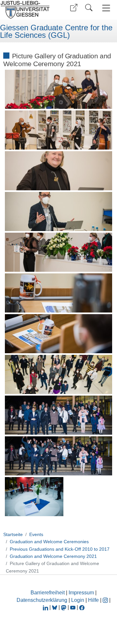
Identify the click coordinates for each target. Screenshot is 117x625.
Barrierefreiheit (48, 592)
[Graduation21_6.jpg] (58, 292)
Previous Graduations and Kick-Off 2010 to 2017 (60, 549)
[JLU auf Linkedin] (46, 607)
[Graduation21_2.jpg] (58, 130)
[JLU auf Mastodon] (64, 607)
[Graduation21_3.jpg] (58, 170)
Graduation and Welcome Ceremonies (49, 541)
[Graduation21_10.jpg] (58, 455)
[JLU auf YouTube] (72, 607)
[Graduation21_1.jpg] (58, 89)
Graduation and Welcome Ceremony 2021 (53, 556)
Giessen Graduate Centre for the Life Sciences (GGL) (56, 31)
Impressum (81, 592)
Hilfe (93, 600)
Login (78, 600)
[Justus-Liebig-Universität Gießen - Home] (27, 10)
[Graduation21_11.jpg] (34, 496)
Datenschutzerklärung (42, 600)
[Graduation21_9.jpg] (58, 415)
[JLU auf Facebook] (81, 607)
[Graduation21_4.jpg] (58, 211)
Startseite (13, 534)
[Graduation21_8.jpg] (58, 374)
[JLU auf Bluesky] (55, 607)
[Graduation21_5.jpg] (58, 252)
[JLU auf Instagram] (106, 600)
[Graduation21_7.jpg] (58, 333)
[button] (73, 7)
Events (36, 534)
